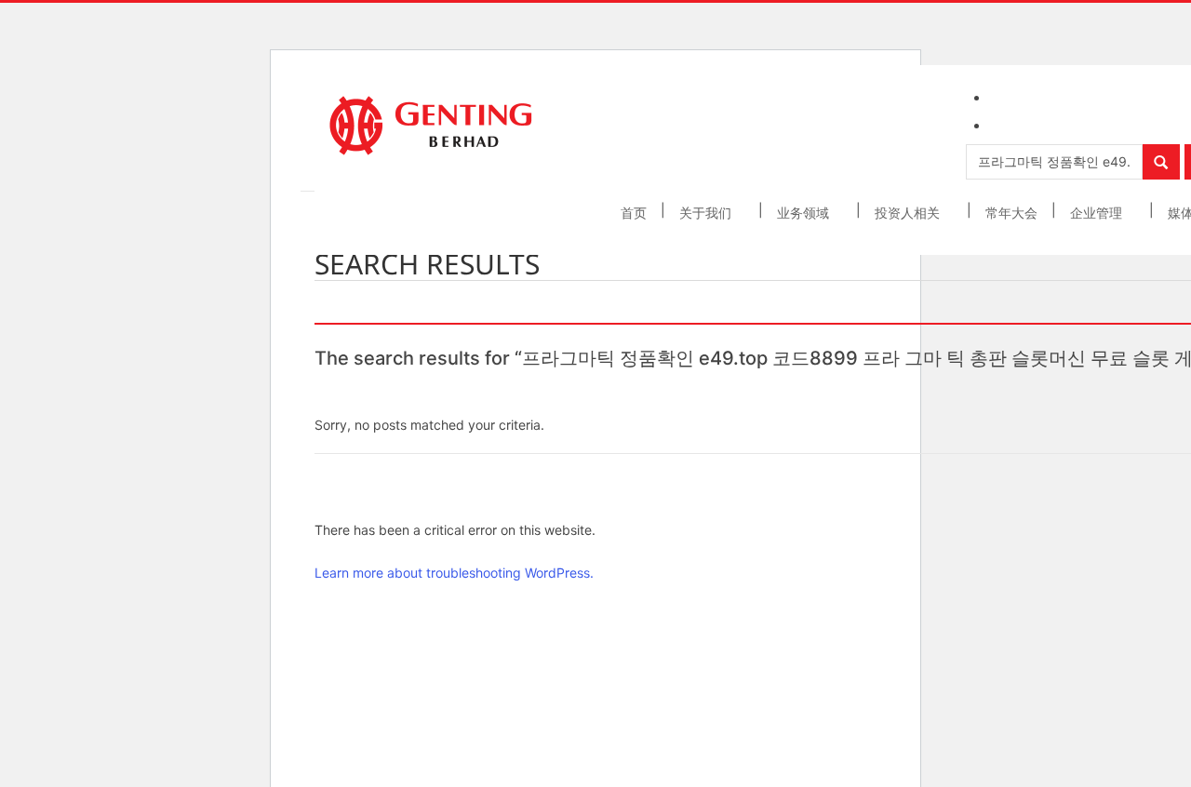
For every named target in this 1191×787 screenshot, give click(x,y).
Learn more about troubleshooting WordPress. (454, 572)
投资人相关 (909, 212)
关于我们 (707, 212)
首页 (634, 212)
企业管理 (1098, 212)
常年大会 (1011, 212)
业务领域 (805, 212)
